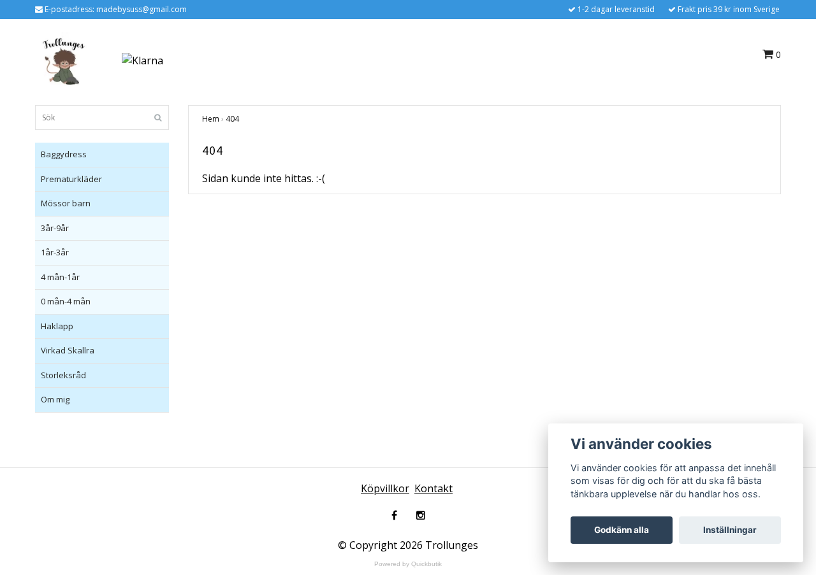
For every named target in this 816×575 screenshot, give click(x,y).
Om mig (55, 399)
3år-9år (55, 228)
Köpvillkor (385, 488)
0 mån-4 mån (66, 301)
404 (232, 118)
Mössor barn (66, 203)
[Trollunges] (63, 59)
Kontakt (433, 488)
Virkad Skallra (67, 350)
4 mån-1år (60, 277)
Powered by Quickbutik (408, 563)
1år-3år (55, 252)
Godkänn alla (621, 530)
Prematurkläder (71, 179)
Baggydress (64, 154)
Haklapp (57, 326)
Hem (210, 118)
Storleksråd (63, 375)
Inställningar (730, 530)
